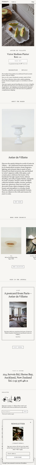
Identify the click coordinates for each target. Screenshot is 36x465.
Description (13, 70)
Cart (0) (14, 2)
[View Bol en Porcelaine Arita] (11, 243)
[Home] (5, 2)
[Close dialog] (31, 422)
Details (24, 70)
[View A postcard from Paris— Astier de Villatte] (18, 313)
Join (25, 411)
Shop (32, 2)
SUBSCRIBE (18, 457)
